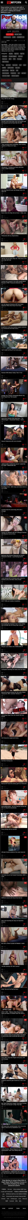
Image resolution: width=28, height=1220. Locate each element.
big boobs (15, 65)
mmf (8, 1198)
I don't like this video (10, 31)
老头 (20, 1201)
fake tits (12, 70)
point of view (5, 70)
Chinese (3, 1198)
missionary (13, 73)
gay (4, 1194)
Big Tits (22, 53)
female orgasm (15, 75)
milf (17, 70)
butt (20, 65)
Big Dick (16, 53)
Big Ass (11, 53)
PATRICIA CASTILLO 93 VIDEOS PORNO (16, 1194)
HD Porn (20, 56)
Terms (18, 1208)
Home (3, 1208)
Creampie (4, 56)
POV (14, 59)
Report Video (18, 34)
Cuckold (12, 1201)
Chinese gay (14, 1198)
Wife (16, 1201)
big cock (18, 67)
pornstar (24, 73)
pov (19, 73)
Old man (10, 1189)
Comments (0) (20, 37)
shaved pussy (5, 73)
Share (13, 37)
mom (24, 65)
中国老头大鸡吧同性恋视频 (20, 1191)
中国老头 (4, 1189)
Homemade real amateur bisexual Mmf (16, 1196)
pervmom (8, 65)
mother (4, 67)
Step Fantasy (5, 61)
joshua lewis (10, 67)
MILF (10, 59)
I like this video (8, 31)
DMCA (24, 1208)
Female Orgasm (12, 56)
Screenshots (7, 37)
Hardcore (4, 59)
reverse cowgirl (6, 75)
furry (3, 1196)
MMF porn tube (12, 1217)
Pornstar (19, 59)
